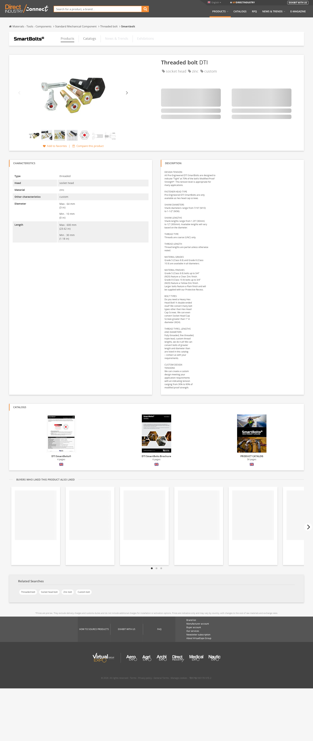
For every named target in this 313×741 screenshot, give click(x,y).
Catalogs (240, 11)
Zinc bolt (67, 592)
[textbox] (98, 9)
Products (219, 11)
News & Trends (272, 11)
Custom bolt (84, 592)
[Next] (126, 92)
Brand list (191, 620)
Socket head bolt (49, 592)
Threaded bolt (28, 592)
